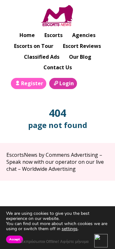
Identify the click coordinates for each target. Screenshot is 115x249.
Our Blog (80, 56)
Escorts (53, 35)
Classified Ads (41, 56)
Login (66, 83)
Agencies (84, 35)
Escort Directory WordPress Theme (99, 193)
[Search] (85, 82)
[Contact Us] (100, 82)
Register (32, 83)
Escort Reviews (82, 45)
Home (27, 35)
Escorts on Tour (33, 45)
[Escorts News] (57, 16)
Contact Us (57, 67)
